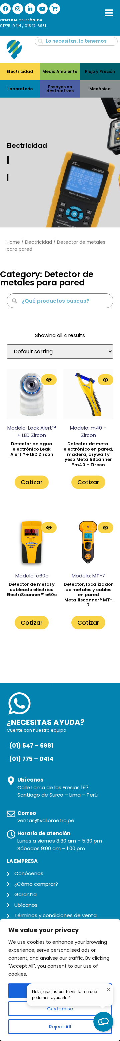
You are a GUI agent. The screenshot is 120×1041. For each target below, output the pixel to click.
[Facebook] (5, 8)
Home (13, 242)
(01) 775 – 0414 (31, 759)
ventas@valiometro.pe (45, 820)
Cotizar (32, 482)
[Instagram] (17, 8)
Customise (60, 1008)
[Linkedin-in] (30, 8)
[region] (60, 980)
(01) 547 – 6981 (31, 746)
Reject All (60, 1026)
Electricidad (38, 242)
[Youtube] (42, 8)
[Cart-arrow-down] (54, 8)
